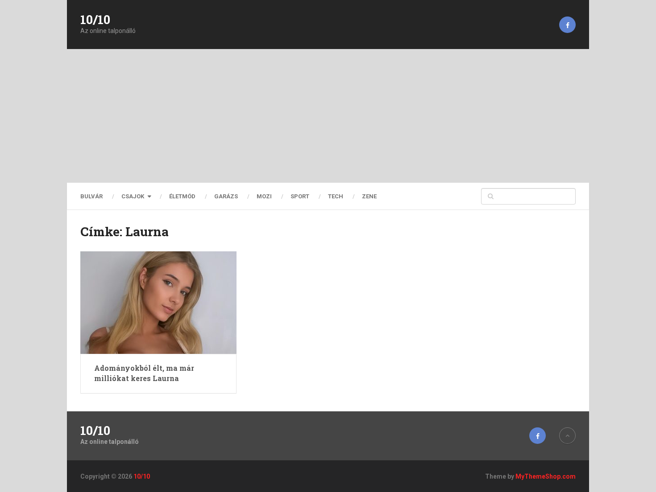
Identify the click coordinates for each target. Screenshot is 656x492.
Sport (300, 196)
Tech (335, 196)
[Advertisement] (328, 115)
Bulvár (91, 196)
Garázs (226, 196)
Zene (369, 196)
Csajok (132, 196)
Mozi (264, 196)
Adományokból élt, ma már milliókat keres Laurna (144, 372)
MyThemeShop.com (545, 476)
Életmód (182, 196)
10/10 (95, 19)
